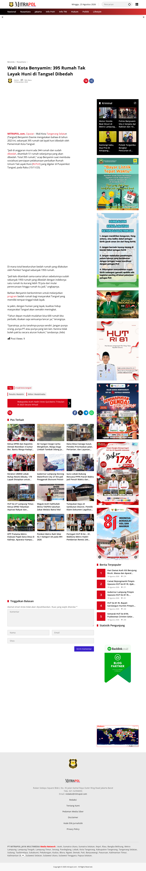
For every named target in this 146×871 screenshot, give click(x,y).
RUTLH (36, 164)
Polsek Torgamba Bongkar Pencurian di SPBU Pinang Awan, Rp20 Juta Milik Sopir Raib (127, 148)
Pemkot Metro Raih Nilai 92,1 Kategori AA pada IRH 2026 (49, 537)
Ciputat (30, 133)
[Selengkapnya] (135, 103)
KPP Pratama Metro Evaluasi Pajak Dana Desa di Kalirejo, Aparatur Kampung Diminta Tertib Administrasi (21, 537)
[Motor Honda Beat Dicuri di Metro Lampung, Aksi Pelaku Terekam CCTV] (108, 112)
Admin (16, 80)
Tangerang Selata (56, 133)
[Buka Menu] (137, 4)
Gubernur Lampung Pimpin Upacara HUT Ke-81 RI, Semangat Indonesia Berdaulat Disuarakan (122, 593)
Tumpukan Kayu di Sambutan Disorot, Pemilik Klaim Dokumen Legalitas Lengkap (80, 507)
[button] (129, 4)
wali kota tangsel (24, 387)
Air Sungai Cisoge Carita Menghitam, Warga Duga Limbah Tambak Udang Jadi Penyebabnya (50, 447)
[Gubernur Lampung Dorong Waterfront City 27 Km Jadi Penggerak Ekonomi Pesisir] (50, 462)
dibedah (11, 153)
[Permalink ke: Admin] (10, 80)
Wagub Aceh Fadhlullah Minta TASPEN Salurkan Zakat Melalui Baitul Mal (49, 507)
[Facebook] (74, 412)
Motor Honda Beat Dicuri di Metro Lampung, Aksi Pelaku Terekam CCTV (107, 124)
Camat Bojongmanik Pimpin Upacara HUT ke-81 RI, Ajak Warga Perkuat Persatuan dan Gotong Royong (122, 582)
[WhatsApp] (91, 412)
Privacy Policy (73, 829)
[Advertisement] (73, 38)
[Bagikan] (91, 80)
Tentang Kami (73, 805)
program (12, 296)
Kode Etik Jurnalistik (73, 823)
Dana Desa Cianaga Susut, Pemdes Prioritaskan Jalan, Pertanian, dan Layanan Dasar (80, 447)
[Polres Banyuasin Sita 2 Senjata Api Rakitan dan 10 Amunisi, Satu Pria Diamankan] (127, 112)
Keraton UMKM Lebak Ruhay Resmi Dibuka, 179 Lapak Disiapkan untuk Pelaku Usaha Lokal (19, 477)
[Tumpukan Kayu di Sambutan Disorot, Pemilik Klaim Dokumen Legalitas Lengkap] (80, 492)
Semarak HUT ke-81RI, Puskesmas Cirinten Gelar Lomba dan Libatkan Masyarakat (119, 615)
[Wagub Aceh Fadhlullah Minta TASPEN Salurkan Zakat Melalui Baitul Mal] (50, 492)
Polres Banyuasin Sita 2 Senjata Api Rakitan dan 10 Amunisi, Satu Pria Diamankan (127, 124)
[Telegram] (86, 412)
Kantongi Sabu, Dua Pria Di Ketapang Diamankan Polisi (107, 148)
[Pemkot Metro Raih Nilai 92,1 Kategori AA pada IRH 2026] (50, 522)
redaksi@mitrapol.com (76, 794)
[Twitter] (80, 412)
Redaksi (73, 799)
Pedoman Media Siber (73, 811)
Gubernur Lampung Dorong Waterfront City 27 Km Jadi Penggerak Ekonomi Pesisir (50, 477)
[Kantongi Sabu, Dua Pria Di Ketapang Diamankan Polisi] (108, 136)
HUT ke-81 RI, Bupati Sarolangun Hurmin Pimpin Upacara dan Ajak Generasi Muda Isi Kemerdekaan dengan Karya (122, 604)
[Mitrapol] (22, 4)
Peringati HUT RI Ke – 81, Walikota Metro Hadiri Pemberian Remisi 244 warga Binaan (79, 537)
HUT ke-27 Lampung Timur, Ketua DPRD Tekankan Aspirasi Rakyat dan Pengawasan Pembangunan (20, 507)
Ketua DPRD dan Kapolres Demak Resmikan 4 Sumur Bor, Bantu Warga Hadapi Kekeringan (20, 447)
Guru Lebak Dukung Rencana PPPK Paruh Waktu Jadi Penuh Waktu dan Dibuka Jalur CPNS (80, 477)
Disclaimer (73, 817)
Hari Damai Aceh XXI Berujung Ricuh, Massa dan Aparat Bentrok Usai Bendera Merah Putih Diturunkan (122, 572)
